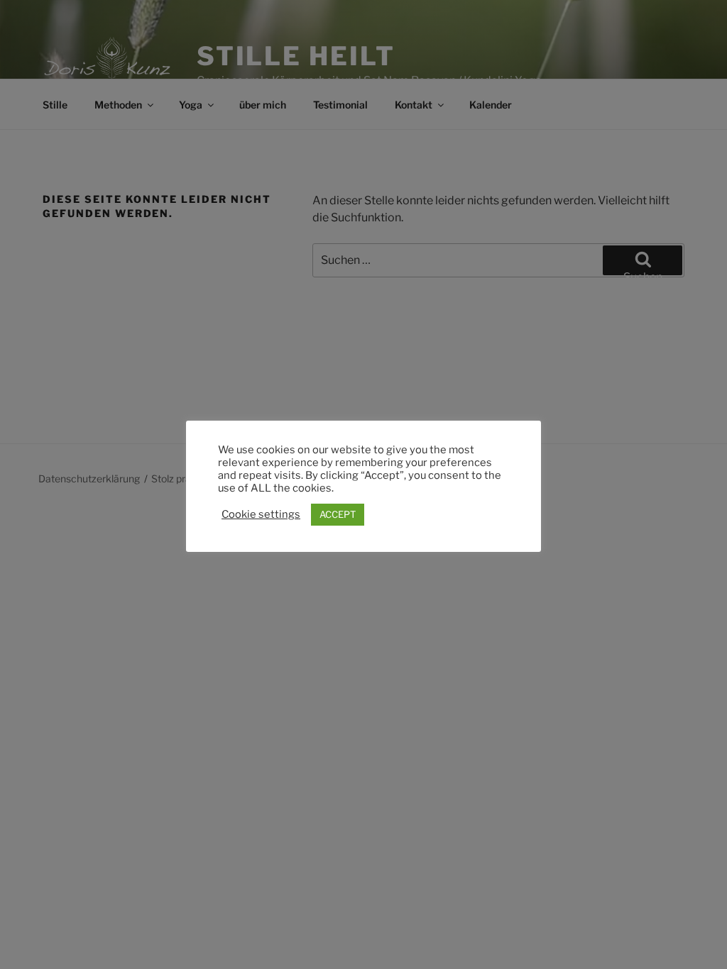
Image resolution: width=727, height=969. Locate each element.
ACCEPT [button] (337, 514)
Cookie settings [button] (261, 514)
